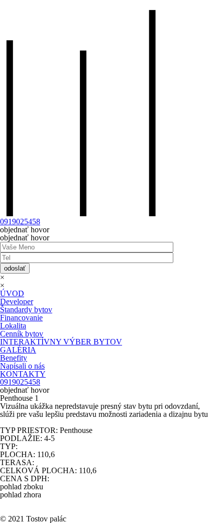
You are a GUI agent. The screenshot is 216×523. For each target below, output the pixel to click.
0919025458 (20, 221)
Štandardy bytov (26, 309)
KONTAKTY (23, 374)
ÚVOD (12, 293)
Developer (16, 301)
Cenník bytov (21, 333)
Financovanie (21, 317)
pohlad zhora (20, 495)
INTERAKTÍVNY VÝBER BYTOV (61, 341)
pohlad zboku (21, 487)
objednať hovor (24, 229)
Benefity (13, 358)
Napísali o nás (22, 366)
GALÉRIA (18, 349)
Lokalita (13, 325)
